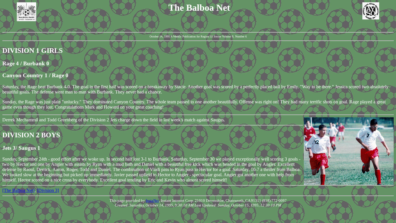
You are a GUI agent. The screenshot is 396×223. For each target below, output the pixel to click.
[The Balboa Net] (18, 190)
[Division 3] (48, 190)
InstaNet (152, 200)
